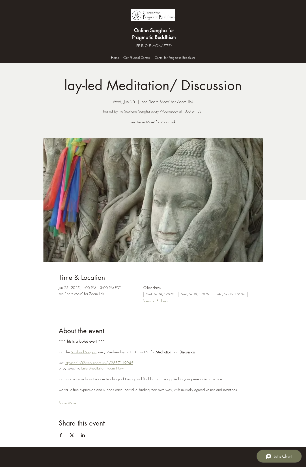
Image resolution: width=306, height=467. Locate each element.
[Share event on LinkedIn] (83, 435)
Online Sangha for (154, 30)
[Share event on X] (72, 435)
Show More (67, 402)
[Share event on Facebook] (61, 435)
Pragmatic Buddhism (154, 37)
